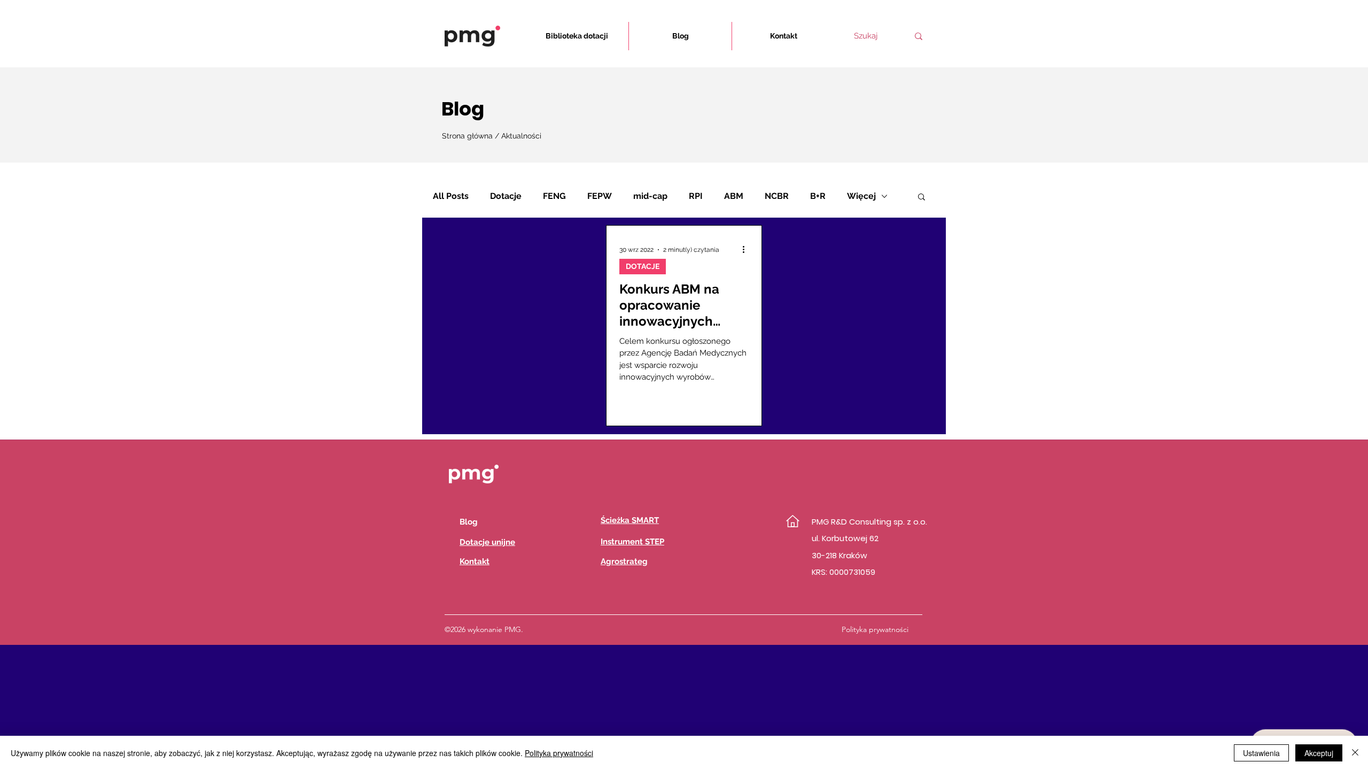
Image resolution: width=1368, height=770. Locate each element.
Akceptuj (1318, 753)
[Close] (1355, 752)
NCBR (777, 196)
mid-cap (650, 196)
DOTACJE (642, 266)
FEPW (599, 196)
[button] (921, 197)
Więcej (861, 196)
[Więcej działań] (747, 249)
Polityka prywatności (559, 753)
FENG (554, 196)
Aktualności (521, 136)
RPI (696, 196)
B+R (818, 196)
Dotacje (506, 196)
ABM (733, 196)
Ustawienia (1261, 753)
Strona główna (468, 136)
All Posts (451, 196)
